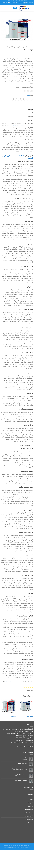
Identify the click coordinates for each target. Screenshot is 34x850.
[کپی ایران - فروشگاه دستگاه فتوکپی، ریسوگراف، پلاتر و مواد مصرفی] (24, 8)
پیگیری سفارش (28, 812)
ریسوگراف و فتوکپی (21, 763)
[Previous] (33, 710)
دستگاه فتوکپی (25, 47)
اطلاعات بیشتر (29, 112)
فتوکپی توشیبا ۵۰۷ (11, 681)
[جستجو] (7, 8)
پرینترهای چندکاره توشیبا (20, 125)
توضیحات (30, 109)
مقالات (31, 799)
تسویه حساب (29, 819)
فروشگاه (30, 802)
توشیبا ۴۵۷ (13, 716)
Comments (24, 759)
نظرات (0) (30, 116)
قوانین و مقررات (28, 816)
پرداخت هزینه (29, 809)
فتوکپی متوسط (16, 47)
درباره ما (30, 806)
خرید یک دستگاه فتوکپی (20, 774)
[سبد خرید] (2, 8)
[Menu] (32, 8)
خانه (32, 47)
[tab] (17, 109)
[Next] (1, 710)
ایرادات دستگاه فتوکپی (21, 780)
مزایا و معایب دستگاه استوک (19, 769)
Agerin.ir (28, 847)
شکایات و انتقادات (6, 845)
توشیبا (8, 47)
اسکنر (25, 758)
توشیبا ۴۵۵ (30, 716)
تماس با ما (30, 822)
